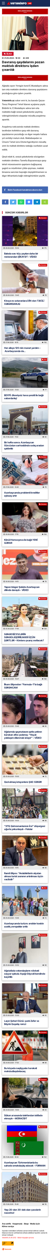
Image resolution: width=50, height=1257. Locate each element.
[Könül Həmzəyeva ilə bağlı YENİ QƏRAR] (25, 519)
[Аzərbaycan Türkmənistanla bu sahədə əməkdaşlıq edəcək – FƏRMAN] (25, 1142)
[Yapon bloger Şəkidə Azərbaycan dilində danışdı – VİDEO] (25, 566)
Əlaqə (26, 1224)
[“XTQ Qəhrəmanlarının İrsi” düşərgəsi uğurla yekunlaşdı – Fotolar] (25, 805)
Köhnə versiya (8, 1226)
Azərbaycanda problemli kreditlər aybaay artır (22, 494)
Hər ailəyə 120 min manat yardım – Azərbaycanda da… (22, 349)
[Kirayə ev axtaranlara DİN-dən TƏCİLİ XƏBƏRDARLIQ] (25, 280)
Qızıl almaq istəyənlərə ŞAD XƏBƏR (23, 782)
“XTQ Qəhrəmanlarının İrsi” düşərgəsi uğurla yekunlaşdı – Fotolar (24, 828)
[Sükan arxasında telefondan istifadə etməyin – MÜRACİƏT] (25, 1095)
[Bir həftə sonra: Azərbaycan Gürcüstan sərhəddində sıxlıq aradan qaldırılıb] (25, 422)
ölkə (9, 54)
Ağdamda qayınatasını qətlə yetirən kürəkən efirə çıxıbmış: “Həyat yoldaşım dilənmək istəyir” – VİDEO (23, 734)
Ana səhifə (6, 1224)
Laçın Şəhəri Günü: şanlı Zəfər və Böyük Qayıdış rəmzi (21, 1022)
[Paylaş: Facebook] (5, 201)
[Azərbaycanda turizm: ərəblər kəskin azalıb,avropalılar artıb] (25, 903)
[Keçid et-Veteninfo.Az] (19, 3)
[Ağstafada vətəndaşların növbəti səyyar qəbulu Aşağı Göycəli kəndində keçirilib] (25, 950)
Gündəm (44, 218)
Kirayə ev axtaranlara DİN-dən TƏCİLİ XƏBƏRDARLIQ (24, 302)
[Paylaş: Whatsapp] (21, 201)
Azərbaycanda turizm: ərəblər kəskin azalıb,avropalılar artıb (24, 925)
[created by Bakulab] (6, 1249)
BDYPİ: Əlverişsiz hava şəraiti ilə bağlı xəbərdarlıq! (23, 397)
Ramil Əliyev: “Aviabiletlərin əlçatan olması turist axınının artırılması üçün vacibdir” (23, 876)
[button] (44, 201)
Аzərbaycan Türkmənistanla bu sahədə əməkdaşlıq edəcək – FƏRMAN (24, 1164)
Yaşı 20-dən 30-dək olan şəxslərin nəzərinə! (22, 1211)
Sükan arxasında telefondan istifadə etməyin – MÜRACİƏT (23, 1117)
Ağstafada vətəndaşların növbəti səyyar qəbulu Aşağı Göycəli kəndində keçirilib (24, 973)
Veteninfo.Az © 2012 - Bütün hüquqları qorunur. (18, 1238)
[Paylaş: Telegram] (37, 201)
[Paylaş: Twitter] (13, 201)
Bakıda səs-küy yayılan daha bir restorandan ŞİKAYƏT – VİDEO (21, 255)
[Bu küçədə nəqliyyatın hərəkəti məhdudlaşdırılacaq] (25, 1048)
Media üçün (35, 1224)
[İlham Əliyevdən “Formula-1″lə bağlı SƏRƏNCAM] (25, 664)
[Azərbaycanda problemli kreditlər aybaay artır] (25, 472)
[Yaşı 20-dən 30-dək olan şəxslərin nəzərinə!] (25, 1189)
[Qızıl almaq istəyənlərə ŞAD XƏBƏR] (25, 761)
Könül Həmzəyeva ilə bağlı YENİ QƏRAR (20, 541)
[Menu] (4, 3)
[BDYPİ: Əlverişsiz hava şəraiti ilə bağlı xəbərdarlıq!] (25, 375)
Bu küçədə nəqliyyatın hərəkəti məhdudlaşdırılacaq (20, 1070)
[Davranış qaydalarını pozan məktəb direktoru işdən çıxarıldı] (25, 33)
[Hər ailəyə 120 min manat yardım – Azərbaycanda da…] (25, 327)
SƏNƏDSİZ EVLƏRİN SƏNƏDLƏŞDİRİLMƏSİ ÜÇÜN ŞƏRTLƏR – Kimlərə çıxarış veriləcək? (24, 637)
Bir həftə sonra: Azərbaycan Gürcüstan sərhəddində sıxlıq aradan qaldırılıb (24, 445)
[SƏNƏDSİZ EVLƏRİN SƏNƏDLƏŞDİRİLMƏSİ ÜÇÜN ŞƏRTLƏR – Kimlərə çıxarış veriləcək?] (25, 614)
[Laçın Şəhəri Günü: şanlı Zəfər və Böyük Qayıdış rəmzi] (25, 1000)
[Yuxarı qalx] (42, 1249)
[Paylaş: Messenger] (29, 201)
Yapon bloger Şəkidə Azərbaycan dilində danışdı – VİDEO (22, 588)
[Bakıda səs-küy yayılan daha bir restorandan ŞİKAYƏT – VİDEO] (25, 233)
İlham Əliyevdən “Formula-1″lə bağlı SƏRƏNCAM (23, 686)
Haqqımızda (17, 1224)
